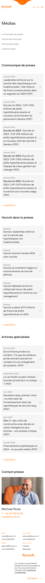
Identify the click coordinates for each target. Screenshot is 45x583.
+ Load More (8, 205)
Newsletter (26, 549)
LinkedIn (25, 546)
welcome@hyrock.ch (30, 536)
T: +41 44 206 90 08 (12, 513)
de (38, 7)
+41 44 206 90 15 (28, 539)
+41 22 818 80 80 (8, 549)
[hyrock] (6, 7)
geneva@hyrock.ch (9, 546)
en (34, 7)
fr (42, 7)
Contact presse (9, 49)
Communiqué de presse (12, 34)
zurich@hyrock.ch (9, 536)
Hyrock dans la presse (12, 39)
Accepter (32, 578)
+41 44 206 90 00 (8, 539)
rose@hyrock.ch (11, 516)
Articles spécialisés (10, 44)
